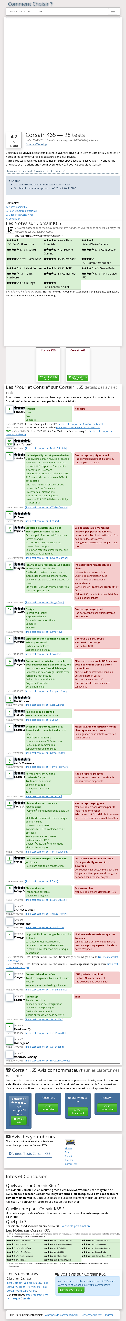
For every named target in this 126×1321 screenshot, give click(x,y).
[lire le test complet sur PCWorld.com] (45, 927)
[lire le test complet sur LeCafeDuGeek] (46, 899)
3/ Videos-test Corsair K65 (20, 214)
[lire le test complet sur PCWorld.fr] (43, 654)
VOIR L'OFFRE (49, 377)
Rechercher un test (91, 1314)
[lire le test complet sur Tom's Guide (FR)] (47, 851)
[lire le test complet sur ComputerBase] (46, 989)
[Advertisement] (63, 320)
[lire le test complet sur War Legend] (44, 1046)
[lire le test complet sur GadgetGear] (44, 602)
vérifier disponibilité (48, 1107)
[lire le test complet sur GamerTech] (44, 796)
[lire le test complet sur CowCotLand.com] (80, 424)
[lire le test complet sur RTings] (41, 881)
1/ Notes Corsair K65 (17, 206)
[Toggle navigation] (112, 11)
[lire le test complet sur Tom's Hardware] (47, 766)
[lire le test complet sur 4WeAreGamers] (46, 507)
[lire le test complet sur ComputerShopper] (47, 691)
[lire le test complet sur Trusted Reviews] (46, 913)
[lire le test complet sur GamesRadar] (45, 752)
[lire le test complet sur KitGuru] (42, 520)
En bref (15, 180)
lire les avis (20, 1120)
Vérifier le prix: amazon (76, 1226)
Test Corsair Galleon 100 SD (24, 1283)
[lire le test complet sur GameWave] (44, 631)
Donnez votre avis (71, 1289)
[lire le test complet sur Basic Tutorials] (46, 448)
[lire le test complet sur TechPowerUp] (45, 1033)
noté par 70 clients (19, 1110)
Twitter (109, 1314)
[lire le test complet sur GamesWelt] (44, 1019)
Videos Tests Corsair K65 (30, 1153)
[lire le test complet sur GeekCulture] (44, 704)
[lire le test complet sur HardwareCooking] (47, 1060)
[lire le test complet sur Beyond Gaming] (46, 557)
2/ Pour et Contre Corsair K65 (21, 210)
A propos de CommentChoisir (61, 1314)
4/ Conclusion (13, 218)
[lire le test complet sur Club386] (42, 719)
